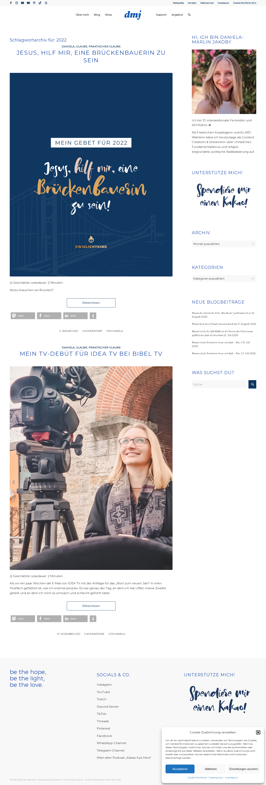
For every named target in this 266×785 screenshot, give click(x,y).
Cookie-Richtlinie (197, 777)
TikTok (101, 714)
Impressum (231, 777)
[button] (258, 732)
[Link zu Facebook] (11, 3)
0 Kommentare (92, 330)
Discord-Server (108, 706)
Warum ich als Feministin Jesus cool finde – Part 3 (217, 342)
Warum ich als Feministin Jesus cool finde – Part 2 (217, 353)
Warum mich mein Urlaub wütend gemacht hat (214, 323)
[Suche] (189, 14)
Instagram (104, 684)
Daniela (68, 46)
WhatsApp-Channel (111, 743)
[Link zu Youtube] (22, 3)
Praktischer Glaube (105, 46)
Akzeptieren (180, 769)
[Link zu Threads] (46, 3)
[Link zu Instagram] (16, 3)
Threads (103, 721)
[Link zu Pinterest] (34, 3)
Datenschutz (216, 777)
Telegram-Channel (110, 750)
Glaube (81, 46)
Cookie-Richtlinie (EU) (244, 3)
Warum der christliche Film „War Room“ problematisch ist (221, 312)
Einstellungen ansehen (243, 769)
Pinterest (103, 728)
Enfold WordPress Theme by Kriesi (103, 779)
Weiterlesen (91, 303)
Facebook (104, 736)
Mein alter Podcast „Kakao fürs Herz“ (124, 757)
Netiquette (178, 3)
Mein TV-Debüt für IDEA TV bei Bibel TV (91, 353)
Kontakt (192, 3)
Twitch (101, 699)
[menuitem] (178, 3)
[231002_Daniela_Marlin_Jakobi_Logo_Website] (133, 14)
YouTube (103, 692)
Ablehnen (211, 769)
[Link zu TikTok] (40, 3)
